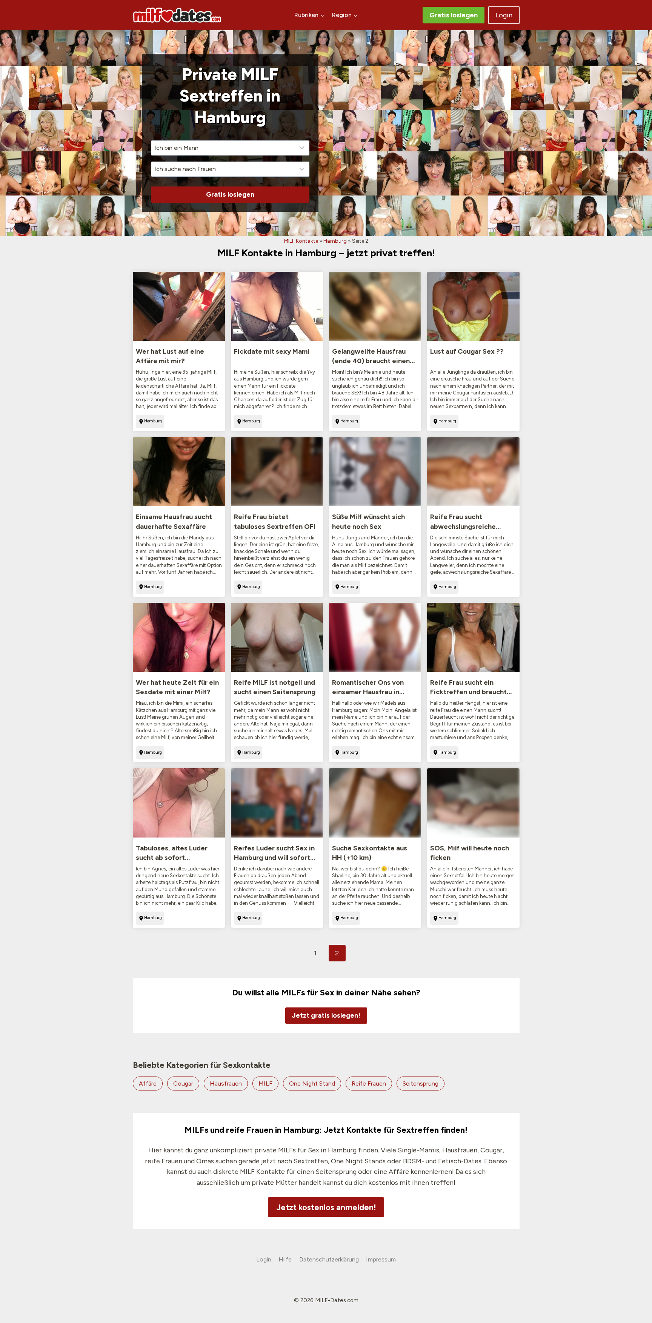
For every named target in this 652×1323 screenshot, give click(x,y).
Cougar (183, 1083)
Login (503, 15)
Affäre (148, 1083)
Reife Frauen (369, 1083)
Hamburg (335, 241)
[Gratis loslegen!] (326, 1005)
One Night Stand (312, 1083)
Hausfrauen (226, 1083)
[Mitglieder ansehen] (179, 306)
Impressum (381, 1259)
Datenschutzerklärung (329, 1259)
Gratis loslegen (453, 15)
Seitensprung (420, 1083)
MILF (265, 1083)
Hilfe (285, 1259)
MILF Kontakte (301, 241)
